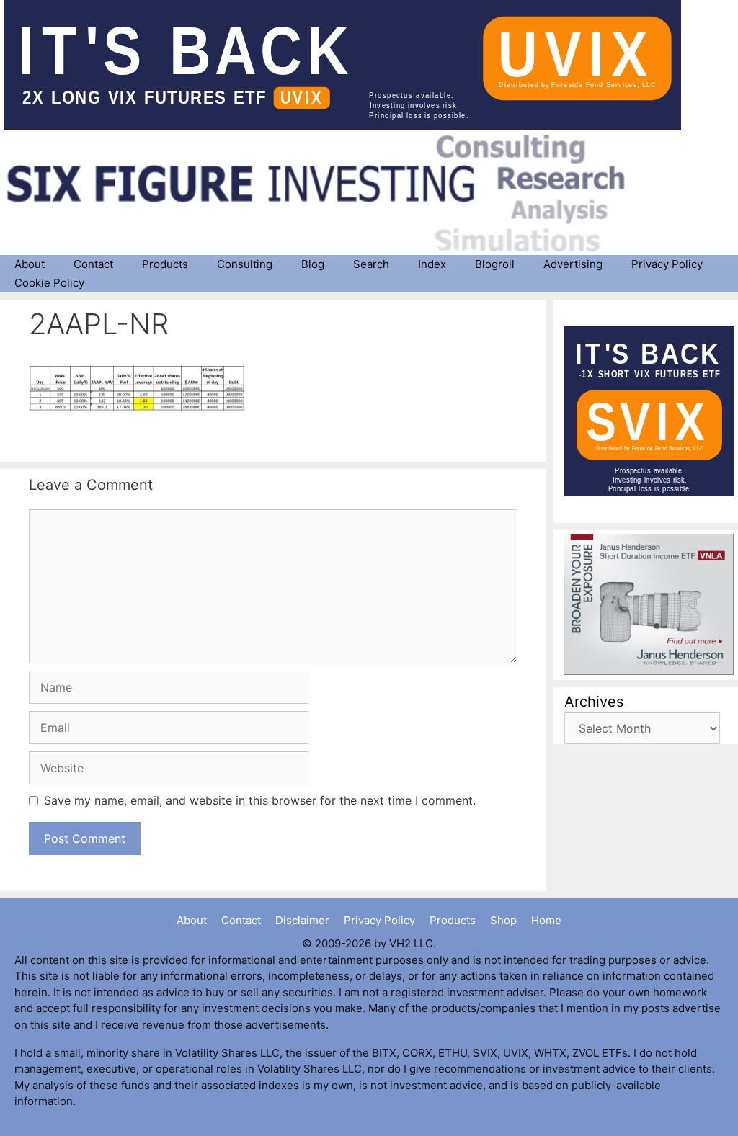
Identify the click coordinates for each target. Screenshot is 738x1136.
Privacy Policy (667, 264)
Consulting (244, 264)
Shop (503, 920)
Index (432, 264)
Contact (93, 264)
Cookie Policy (49, 283)
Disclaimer (302, 920)
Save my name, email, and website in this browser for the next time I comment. (260, 800)
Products (165, 264)
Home (546, 920)
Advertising (573, 264)
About (29, 264)
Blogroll (495, 264)
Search (371, 264)
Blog (312, 264)
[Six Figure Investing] (328, 193)
